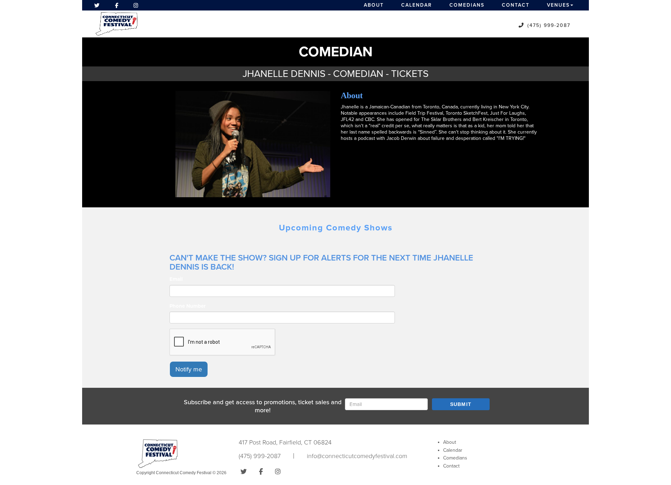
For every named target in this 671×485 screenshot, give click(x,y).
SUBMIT (461, 404)
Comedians (466, 5)
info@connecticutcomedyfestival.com (357, 456)
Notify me (188, 369)
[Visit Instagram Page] (136, 5)
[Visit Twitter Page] (97, 5)
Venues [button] (558, 5)
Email (176, 279)
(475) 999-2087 (548, 25)
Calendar (416, 5)
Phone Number (187, 306)
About (374, 5)
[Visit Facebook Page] (116, 5)
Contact (515, 5)
